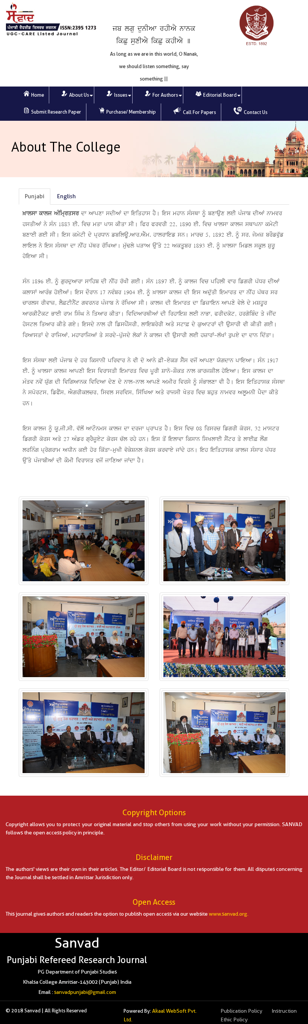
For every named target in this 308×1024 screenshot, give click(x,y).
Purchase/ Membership (130, 112)
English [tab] (66, 196)
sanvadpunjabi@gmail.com (85, 992)
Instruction (284, 1011)
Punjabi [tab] (34, 196)
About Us (78, 95)
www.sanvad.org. (228, 914)
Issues (120, 95)
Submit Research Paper (55, 112)
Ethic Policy (234, 1019)
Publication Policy (241, 1011)
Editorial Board (219, 95)
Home (37, 95)
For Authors (164, 95)
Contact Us (255, 112)
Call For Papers (199, 112)
